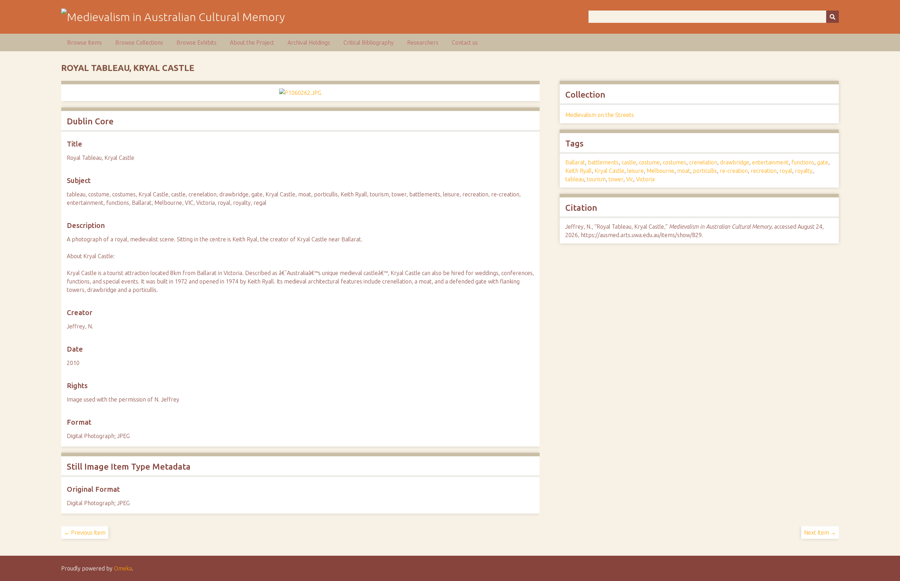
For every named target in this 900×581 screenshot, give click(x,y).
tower (616, 179)
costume (649, 162)
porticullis (705, 171)
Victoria (645, 179)
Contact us (465, 42)
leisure (635, 171)
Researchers (422, 42)
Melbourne (660, 171)
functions (802, 162)
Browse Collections (139, 42)
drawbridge (734, 162)
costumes (674, 162)
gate (822, 162)
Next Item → (820, 532)
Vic (629, 179)
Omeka (123, 568)
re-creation (734, 171)
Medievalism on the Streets (599, 115)
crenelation (703, 162)
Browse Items (84, 42)
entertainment (770, 162)
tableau (574, 179)
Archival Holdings (309, 42)
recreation (764, 171)
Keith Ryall (578, 171)
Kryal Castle (609, 171)
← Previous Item (84, 532)
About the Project (252, 42)
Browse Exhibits (196, 42)
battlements (603, 162)
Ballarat (575, 162)
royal (785, 171)
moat (683, 171)
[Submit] (832, 17)
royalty (803, 171)
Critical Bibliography (368, 42)
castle (629, 162)
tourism (596, 179)
